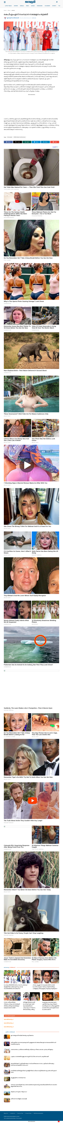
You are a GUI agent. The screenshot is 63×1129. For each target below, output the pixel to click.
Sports (54, 6)
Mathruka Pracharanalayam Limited (12, 1116)
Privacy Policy (28, 1113)
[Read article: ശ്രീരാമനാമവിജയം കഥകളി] (7, 1100)
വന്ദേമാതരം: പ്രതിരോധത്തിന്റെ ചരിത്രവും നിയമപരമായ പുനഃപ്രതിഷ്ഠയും (32, 1049)
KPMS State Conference (19, 137)
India (27, 6)
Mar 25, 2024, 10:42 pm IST (26, 18)
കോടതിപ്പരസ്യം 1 (9, 1019)
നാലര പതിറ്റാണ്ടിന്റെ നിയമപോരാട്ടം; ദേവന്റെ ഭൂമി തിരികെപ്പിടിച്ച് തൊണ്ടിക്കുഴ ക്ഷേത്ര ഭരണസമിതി (12, 1005)
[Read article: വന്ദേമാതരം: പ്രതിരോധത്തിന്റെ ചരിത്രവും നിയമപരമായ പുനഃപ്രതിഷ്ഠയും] (7, 1051)
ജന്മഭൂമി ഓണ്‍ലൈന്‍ (13, 18)
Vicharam (47, 6)
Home (5, 10)
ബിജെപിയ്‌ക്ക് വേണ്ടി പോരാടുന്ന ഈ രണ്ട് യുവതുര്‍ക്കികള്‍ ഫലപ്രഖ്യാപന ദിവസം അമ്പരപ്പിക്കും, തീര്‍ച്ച (29, 1005)
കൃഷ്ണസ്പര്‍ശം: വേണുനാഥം (18, 1078)
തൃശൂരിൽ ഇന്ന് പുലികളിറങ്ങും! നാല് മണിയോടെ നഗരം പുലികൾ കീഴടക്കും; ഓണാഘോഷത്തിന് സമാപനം (32, 1064)
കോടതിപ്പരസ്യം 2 (9, 1023)
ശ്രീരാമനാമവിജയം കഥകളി (19, 1099)
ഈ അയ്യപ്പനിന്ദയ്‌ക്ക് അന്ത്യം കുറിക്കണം (22, 1035)
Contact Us (12, 1113)
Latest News (8, 6)
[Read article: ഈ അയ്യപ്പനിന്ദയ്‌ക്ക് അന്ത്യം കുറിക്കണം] (7, 1037)
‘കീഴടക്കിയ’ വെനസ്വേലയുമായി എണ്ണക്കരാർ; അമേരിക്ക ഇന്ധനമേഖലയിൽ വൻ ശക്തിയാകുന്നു (33, 1043)
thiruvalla (9, 137)
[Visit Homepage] (30, 1)
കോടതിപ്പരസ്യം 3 (9, 1027)
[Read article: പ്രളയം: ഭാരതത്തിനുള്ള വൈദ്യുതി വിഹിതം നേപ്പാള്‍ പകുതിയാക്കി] (7, 1058)
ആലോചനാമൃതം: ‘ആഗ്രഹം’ (19, 1092)
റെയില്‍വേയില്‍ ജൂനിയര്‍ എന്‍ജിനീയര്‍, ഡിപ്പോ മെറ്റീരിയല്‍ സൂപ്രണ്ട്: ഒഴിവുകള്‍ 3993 (34, 1071)
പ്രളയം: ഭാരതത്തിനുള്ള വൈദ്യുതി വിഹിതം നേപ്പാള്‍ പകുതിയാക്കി (30, 1056)
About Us (6, 1113)
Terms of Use (20, 1113)
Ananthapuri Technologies (16, 1118)
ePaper (16, 6)
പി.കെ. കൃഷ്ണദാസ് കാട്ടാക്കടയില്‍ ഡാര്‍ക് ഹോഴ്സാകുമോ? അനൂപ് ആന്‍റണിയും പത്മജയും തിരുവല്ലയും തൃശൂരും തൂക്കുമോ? (45, 987)
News (9, 10)
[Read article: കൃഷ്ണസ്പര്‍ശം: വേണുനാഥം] (7, 1079)
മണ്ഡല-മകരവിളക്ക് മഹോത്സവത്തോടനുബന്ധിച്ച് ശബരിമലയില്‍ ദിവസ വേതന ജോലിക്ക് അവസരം (34, 1085)
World (33, 6)
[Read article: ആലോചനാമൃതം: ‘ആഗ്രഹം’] (7, 1093)
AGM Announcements (38, 1113)
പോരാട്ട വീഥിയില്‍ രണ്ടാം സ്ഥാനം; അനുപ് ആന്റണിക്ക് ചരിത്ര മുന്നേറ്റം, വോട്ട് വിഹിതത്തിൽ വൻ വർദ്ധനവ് (15, 987)
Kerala (22, 6)
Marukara (39, 6)
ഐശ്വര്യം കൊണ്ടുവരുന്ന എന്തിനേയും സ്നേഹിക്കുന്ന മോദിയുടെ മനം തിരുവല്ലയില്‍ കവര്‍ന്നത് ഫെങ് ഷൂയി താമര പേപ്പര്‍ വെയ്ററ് (50, 1005)
